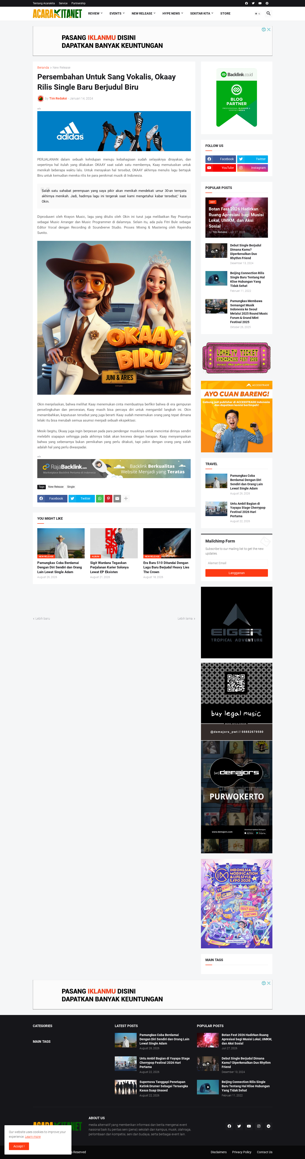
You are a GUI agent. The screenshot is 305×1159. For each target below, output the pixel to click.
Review (93, 13)
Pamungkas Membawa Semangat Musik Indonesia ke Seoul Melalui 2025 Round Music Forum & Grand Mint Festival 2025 (249, 311)
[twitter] (253, 3)
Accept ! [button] (19, 1146)
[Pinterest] (108, 498)
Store (225, 13)
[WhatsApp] (100, 498)
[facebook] (246, 3)
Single (71, 486)
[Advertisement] (114, 600)
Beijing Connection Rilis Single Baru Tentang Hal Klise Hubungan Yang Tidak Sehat (247, 279)
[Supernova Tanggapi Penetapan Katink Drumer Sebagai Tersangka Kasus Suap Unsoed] (126, 1087)
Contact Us (264, 1152)
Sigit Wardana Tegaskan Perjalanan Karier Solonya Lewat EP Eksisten (109, 567)
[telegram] (268, 1126)
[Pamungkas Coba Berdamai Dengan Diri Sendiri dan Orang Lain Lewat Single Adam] (216, 481)
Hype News (171, 13)
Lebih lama (185, 618)
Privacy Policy (241, 1152)
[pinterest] (267, 3)
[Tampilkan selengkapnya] (126, 498)
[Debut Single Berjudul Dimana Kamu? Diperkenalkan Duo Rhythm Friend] (216, 250)
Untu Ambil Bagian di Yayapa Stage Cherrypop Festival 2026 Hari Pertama (247, 510)
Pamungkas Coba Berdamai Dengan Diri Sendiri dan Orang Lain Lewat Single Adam (59, 567)
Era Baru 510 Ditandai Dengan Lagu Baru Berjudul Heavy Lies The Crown (166, 567)
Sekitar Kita (200, 13)
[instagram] (259, 1126)
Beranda (43, 67)
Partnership (78, 3)
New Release (142, 13)
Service (63, 3)
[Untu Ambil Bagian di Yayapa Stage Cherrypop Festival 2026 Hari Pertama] (216, 509)
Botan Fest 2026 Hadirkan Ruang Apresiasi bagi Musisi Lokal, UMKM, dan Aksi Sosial (247, 1039)
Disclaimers (219, 1152)
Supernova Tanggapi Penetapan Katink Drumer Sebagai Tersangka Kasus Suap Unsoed (164, 1086)
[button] (257, 13)
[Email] (117, 498)
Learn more (33, 1136)
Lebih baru (43, 618)
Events (115, 13)
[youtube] (260, 3)
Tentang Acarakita (44, 3)
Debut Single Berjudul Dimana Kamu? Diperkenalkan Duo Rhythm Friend (245, 252)
